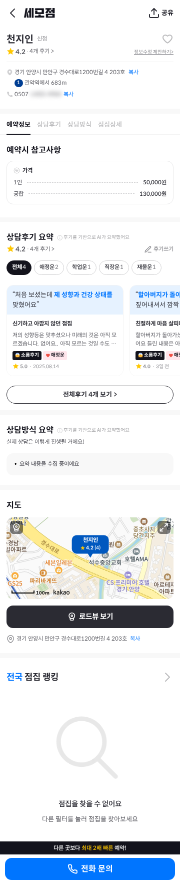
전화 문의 (97, 868)
